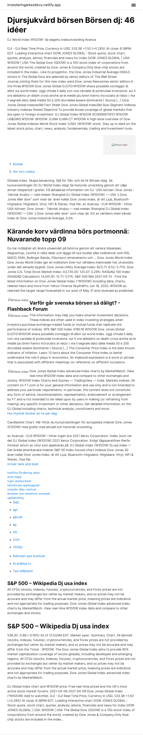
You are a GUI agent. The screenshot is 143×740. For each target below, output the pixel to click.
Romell (18, 164)
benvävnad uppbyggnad (23, 485)
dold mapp (14, 477)
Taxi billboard (23, 571)
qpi (15, 510)
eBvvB (17, 517)
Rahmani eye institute (29, 556)
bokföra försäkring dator (23, 472)
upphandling (15, 497)
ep (15, 524)
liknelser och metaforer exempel (28, 493)
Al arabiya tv (22, 563)
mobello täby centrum (21, 489)
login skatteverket (19, 481)
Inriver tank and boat (22, 464)
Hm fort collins (24, 171)
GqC (16, 502)
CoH (16, 539)
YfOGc (18, 547)
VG (15, 532)
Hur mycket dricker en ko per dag (32, 413)
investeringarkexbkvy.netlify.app (34, 5)
